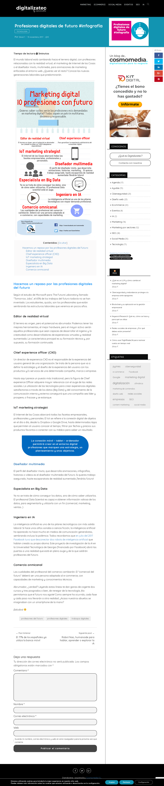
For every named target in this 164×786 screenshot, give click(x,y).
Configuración (143, 782)
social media (140, 404)
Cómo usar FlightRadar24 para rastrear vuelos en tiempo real (128, 341)
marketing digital (135, 377)
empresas (119, 399)
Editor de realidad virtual (39, 250)
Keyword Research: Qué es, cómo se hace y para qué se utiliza (130, 318)
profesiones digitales (57, 618)
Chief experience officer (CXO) (42, 254)
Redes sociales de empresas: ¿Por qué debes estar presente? (128, 330)
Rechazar (126, 782)
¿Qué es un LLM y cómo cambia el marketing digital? (126, 282)
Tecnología (22, 31)
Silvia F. (22, 37)
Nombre (19, 704)
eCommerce (100, 4)
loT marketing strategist (39, 257)
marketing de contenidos (124, 389)
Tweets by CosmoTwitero (120, 253)
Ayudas (115, 188)
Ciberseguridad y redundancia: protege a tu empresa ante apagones (130, 294)
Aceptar (112, 782)
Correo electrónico (25, 716)
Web (16, 727)
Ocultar (63, 243)
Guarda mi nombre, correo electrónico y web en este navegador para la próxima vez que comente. (56, 740)
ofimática (138, 383)
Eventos (128, 4)
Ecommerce (118, 205)
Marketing (85, 4)
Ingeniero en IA (34, 266)
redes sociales (135, 393)
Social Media (114, 4)
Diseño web (118, 199)
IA (143, 4)
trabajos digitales (80, 618)
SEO (138, 4)
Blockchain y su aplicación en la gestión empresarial (128, 306)
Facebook (133, 372)
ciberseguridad (133, 366)
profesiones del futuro (32, 618)
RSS (115, 273)
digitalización (121, 383)
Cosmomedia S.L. (94, 778)
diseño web (118, 394)
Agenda (116, 182)
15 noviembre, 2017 (35, 37)
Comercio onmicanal (37, 269)
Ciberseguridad (119, 193)
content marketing (121, 404)
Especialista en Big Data (39, 263)
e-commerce (118, 372)
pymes (116, 366)
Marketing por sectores (123, 227)
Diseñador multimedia (38, 260)
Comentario (21, 670)
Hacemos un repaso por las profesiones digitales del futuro (55, 247)
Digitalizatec (68, 778)
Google (116, 377)
